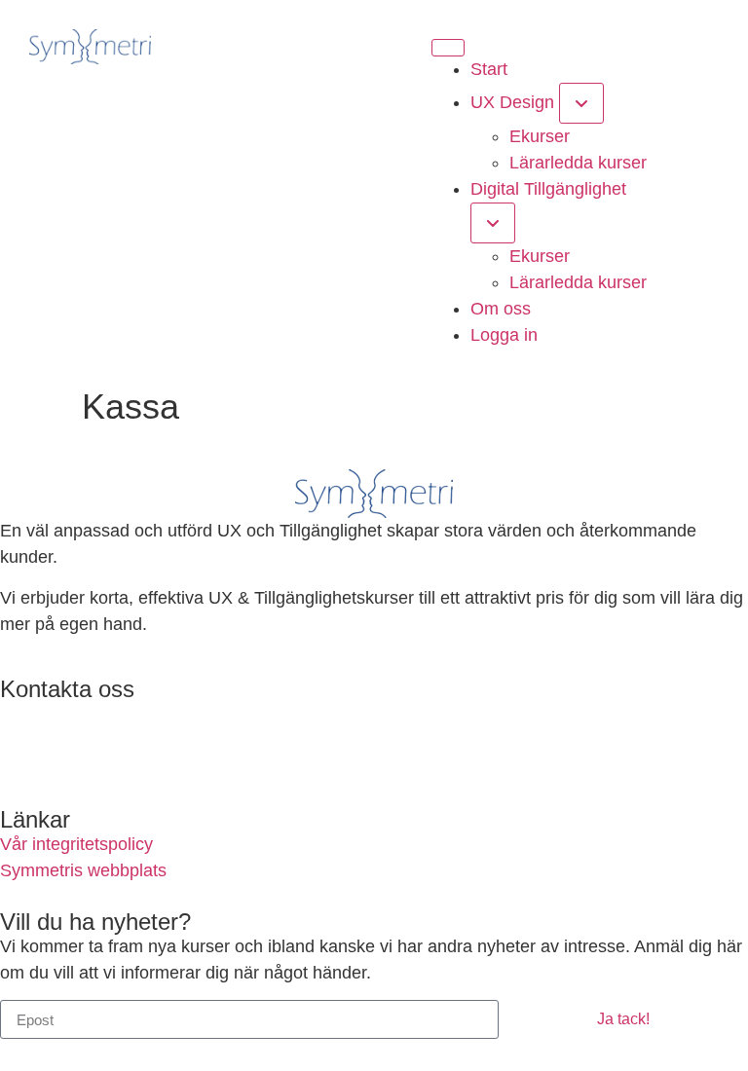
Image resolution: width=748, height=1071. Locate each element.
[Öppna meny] (448, 47)
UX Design (512, 102)
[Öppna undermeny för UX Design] (581, 103)
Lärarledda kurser (578, 162)
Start (488, 69)
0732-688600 (51, 753)
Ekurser (539, 136)
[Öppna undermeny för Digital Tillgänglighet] (492, 223)
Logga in (504, 335)
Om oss (500, 308)
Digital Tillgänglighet (548, 189)
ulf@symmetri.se (65, 713)
